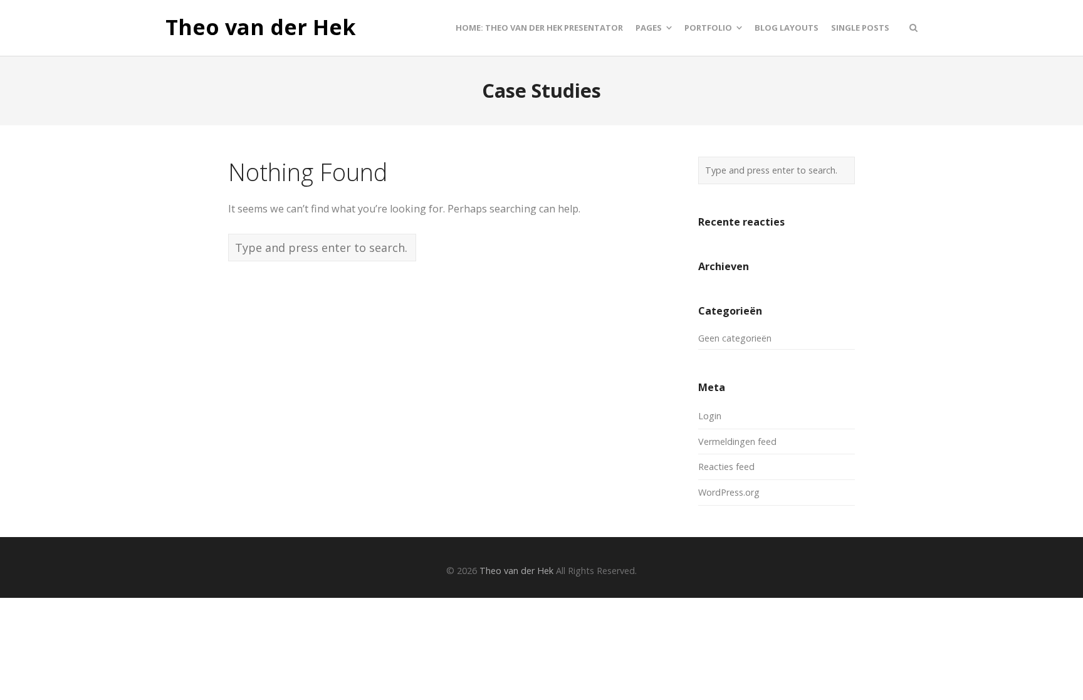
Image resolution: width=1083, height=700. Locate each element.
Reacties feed (726, 467)
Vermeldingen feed (737, 441)
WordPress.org (729, 492)
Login (709, 416)
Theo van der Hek (260, 27)
